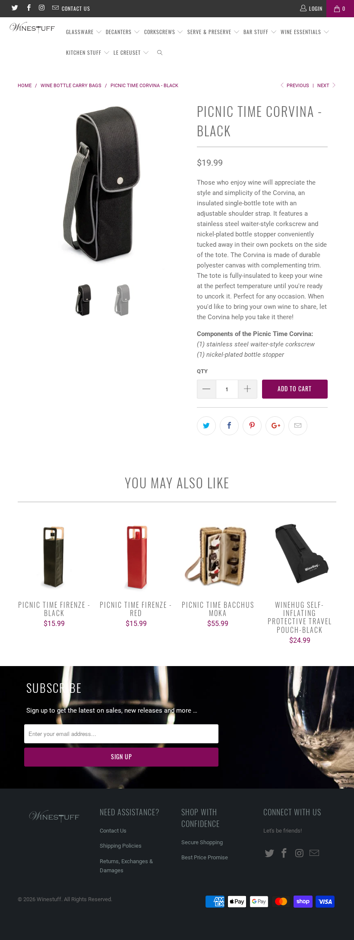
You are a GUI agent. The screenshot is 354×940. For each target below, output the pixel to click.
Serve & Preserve (210, 31)
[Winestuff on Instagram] (41, 9)
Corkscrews (160, 31)
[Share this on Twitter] (206, 425)
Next (324, 85)
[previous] (26, 191)
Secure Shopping (202, 842)
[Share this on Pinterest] (252, 425)
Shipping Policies (121, 846)
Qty (202, 371)
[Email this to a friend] (297, 425)
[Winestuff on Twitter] (14, 9)
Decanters (119, 31)
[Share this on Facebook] (229, 425)
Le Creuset (128, 52)
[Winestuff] (33, 28)
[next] (179, 191)
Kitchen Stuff (84, 52)
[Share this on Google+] (275, 425)
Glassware (80, 31)
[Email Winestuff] (55, 9)
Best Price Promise (204, 857)
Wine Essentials (302, 31)
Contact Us (76, 8)
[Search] (160, 52)
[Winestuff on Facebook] (28, 9)
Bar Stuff (256, 31)
